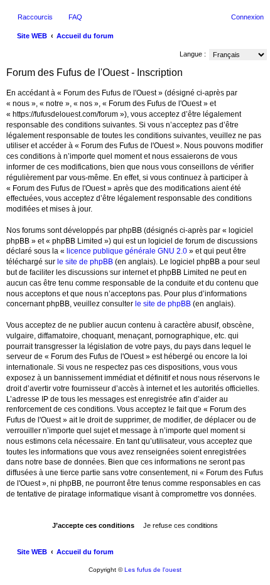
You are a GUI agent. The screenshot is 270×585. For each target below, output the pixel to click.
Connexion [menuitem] (247, 17)
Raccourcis (35, 17)
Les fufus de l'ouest (152, 569)
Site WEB (32, 551)
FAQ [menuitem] (75, 17)
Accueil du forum (85, 551)
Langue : (193, 54)
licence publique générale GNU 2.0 (127, 251)
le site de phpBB (85, 261)
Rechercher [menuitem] (259, 37)
